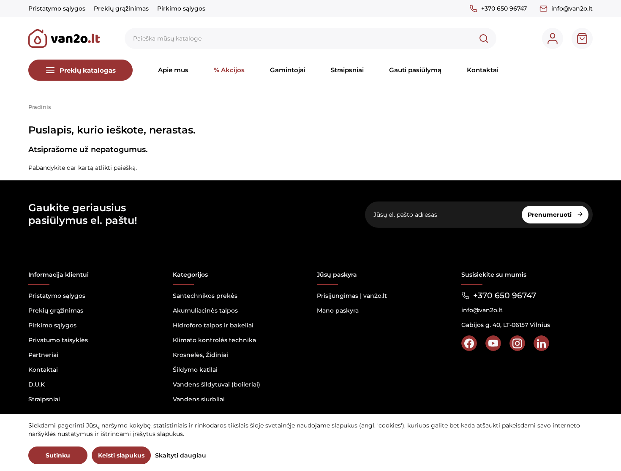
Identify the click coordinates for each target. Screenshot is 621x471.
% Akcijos (229, 70)
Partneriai (43, 355)
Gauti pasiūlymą (415, 70)
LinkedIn (541, 343)
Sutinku (58, 455)
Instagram (517, 343)
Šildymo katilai (195, 369)
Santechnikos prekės (205, 295)
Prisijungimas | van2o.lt (352, 295)
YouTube (493, 343)
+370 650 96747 (504, 8)
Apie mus (173, 70)
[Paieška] (483, 38)
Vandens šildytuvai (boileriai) (216, 384)
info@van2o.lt (572, 8)
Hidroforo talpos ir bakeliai (213, 325)
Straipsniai (347, 70)
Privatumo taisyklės (58, 340)
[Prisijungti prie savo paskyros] (552, 38)
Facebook (469, 343)
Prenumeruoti (550, 214)
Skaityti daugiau (180, 455)
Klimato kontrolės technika (214, 340)
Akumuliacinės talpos (205, 310)
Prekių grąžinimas (121, 8)
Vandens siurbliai (199, 399)
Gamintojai (287, 70)
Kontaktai (482, 70)
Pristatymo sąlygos (56, 8)
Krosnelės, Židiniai (200, 355)
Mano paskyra (338, 310)
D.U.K (36, 384)
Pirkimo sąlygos (181, 8)
